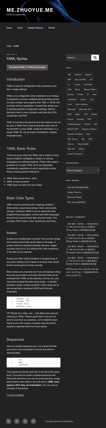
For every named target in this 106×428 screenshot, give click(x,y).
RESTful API (72, 129)
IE (88, 94)
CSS (69, 89)
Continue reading (15, 394)
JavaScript (72, 99)
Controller (88, 84)
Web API (71, 148)
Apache (88, 74)
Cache (77, 84)
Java (94, 94)
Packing (80, 119)
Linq (91, 99)
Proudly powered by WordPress (59, 421)
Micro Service (82, 104)
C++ (69, 84)
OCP (86, 114)
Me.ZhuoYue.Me (30, 9)
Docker (70, 94)
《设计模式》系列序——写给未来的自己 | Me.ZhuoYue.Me (82, 225)
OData (94, 114)
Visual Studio (83, 143)
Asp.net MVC (80, 79)
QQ (95, 124)
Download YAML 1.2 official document (27, 67)
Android (78, 74)
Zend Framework (75, 153)
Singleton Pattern (89, 129)
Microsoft (71, 109)
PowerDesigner (74, 124)
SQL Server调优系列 (76, 202)
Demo (77, 89)
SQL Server (72, 139)
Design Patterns (35, 27)
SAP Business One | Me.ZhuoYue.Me (82, 269)
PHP (89, 119)
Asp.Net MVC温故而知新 (78, 187)
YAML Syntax (16, 58)
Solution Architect (75, 134)
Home (9, 27)
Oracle (70, 119)
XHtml (81, 148)
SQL (88, 134)
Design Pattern (90, 89)
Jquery (83, 99)
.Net (69, 74)
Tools (20, 27)
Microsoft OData (74, 197)
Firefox (80, 94)
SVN (90, 139)
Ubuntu (70, 143)
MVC (69, 114)
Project (87, 124)
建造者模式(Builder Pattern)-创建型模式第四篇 (81, 262)
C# (91, 79)
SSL (83, 139)
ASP (69, 79)
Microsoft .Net (85, 109)
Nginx (77, 114)
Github (51, 27)
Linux (69, 104)
